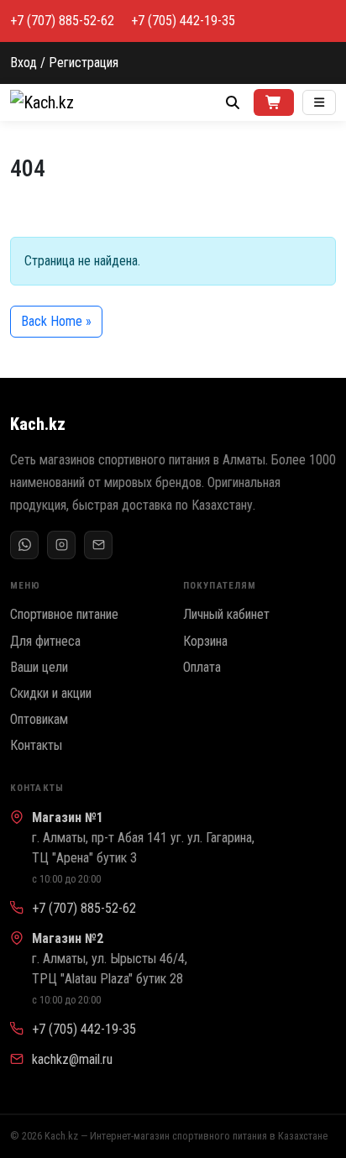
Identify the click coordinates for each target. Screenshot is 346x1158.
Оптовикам (39, 719)
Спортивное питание (64, 614)
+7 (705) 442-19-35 (183, 21)
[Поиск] (233, 102)
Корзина (205, 641)
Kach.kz (38, 424)
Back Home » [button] (56, 321)
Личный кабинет (226, 614)
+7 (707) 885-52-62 (62, 21)
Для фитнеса (45, 641)
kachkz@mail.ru (72, 1059)
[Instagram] (61, 545)
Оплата (202, 667)
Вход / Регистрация (64, 63)
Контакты (36, 745)
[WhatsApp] (24, 545)
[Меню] (319, 102)
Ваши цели (39, 667)
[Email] (98, 545)
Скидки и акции (51, 693)
